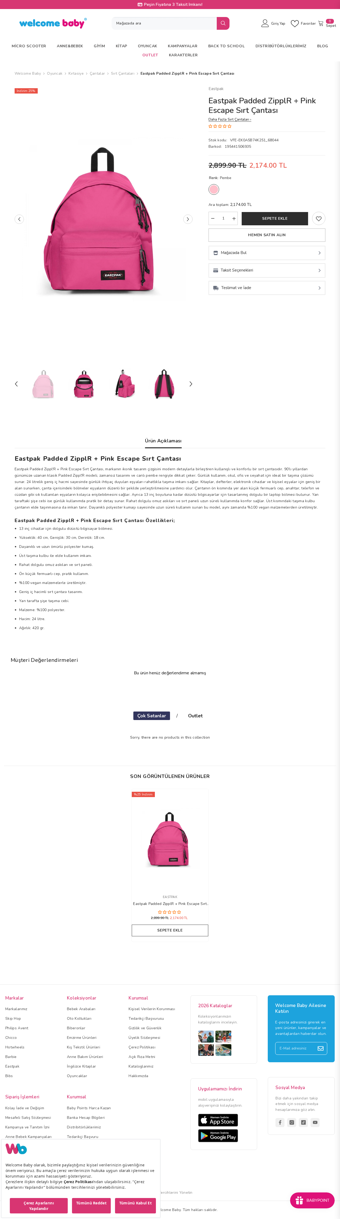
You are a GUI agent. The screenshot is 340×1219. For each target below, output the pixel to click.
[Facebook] (279, 1122)
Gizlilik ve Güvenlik (145, 1028)
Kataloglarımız (141, 1066)
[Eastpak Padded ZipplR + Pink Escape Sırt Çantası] (170, 838)
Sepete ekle (275, 218)
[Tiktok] (303, 1122)
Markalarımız (16, 1008)
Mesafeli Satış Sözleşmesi (28, 1117)
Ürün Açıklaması (163, 441)
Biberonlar (76, 1028)
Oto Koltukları (79, 1018)
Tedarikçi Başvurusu (146, 1018)
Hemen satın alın (267, 235)
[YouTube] (315, 1122)
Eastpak (216, 89)
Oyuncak (54, 73)
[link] (318, 218)
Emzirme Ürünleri (81, 1037)
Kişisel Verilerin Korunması (152, 1008)
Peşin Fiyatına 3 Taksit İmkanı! (173, 4)
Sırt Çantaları (122, 73)
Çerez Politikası (142, 1047)
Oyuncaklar (77, 1075)
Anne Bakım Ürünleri (85, 1056)
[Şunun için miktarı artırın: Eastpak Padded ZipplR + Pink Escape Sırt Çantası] (234, 218)
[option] (104, 219)
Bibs (9, 1075)
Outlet (195, 716)
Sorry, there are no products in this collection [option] (170, 737)
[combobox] (164, 23)
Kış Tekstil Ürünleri (83, 1047)
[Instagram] (291, 1122)
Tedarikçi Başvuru (82, 1136)
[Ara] (171, 23)
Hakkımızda (138, 1075)
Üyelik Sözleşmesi (144, 1037)
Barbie (11, 1056)
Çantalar (97, 73)
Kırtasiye (76, 73)
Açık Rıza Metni (142, 1056)
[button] (19, 219)
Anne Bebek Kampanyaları (28, 1136)
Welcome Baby (28, 73)
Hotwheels (15, 1047)
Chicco (11, 1037)
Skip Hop (13, 1018)
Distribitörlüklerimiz (84, 1127)
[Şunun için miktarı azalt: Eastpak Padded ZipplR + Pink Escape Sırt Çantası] (212, 218)
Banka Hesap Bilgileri (86, 1117)
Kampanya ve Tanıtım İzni (27, 1127)
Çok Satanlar (151, 716)
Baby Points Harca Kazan (89, 1108)
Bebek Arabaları (81, 1008)
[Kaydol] (321, 1048)
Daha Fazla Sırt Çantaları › (230, 119)
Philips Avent (16, 1028)
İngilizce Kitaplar (81, 1066)
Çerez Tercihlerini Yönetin (169, 1192)
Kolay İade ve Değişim (24, 1108)
